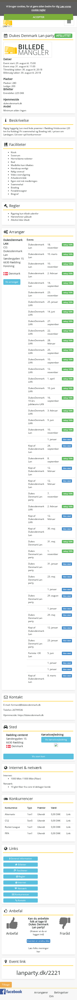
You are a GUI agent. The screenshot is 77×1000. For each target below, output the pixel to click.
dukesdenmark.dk (12, 103)
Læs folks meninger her (38, 950)
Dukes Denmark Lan (35, 543)
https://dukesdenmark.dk (31, 715)
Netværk (22, 888)
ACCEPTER (38, 17)
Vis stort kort (38, 756)
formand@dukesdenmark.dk (26, 704)
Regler (21, 876)
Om (51, 996)
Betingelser (61, 992)
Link (68, 814)
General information (21, 858)
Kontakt (21, 900)
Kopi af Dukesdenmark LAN (36, 519)
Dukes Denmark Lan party (35, 496)
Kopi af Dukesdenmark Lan (36, 449)
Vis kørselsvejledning (56, 739)
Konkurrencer (21, 894)
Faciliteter (21, 870)
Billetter (21, 864)
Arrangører (41, 992)
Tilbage (6, 984)
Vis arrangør (11, 281)
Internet (21, 882)
